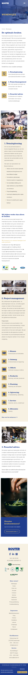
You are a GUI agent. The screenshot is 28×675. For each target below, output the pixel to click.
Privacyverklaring (14, 602)
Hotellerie (14, 620)
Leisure (14, 622)
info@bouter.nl (14, 645)
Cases (14, 586)
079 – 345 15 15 (14, 643)
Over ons (14, 588)
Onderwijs (14, 624)
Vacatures (14, 599)
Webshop (14, 597)
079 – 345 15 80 (14, 655)
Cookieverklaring (14, 604)
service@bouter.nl (14, 657)
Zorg (14, 615)
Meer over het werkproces (9, 417)
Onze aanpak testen (11, 531)
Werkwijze (14, 583)
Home (3, 29)
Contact (14, 593)
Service (14, 595)
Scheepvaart (14, 629)
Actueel (14, 590)
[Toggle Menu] (24, 3)
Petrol (14, 627)
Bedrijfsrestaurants (14, 613)
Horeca (14, 618)
